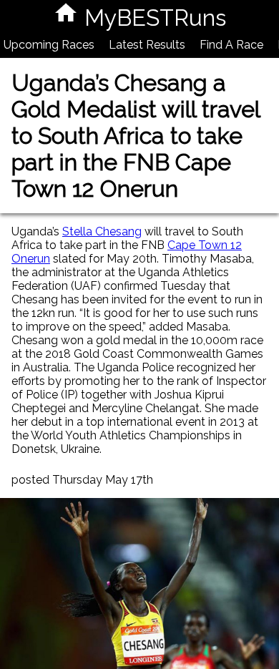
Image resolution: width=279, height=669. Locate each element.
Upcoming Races (49, 45)
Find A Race (231, 45)
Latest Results (147, 45)
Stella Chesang (102, 231)
